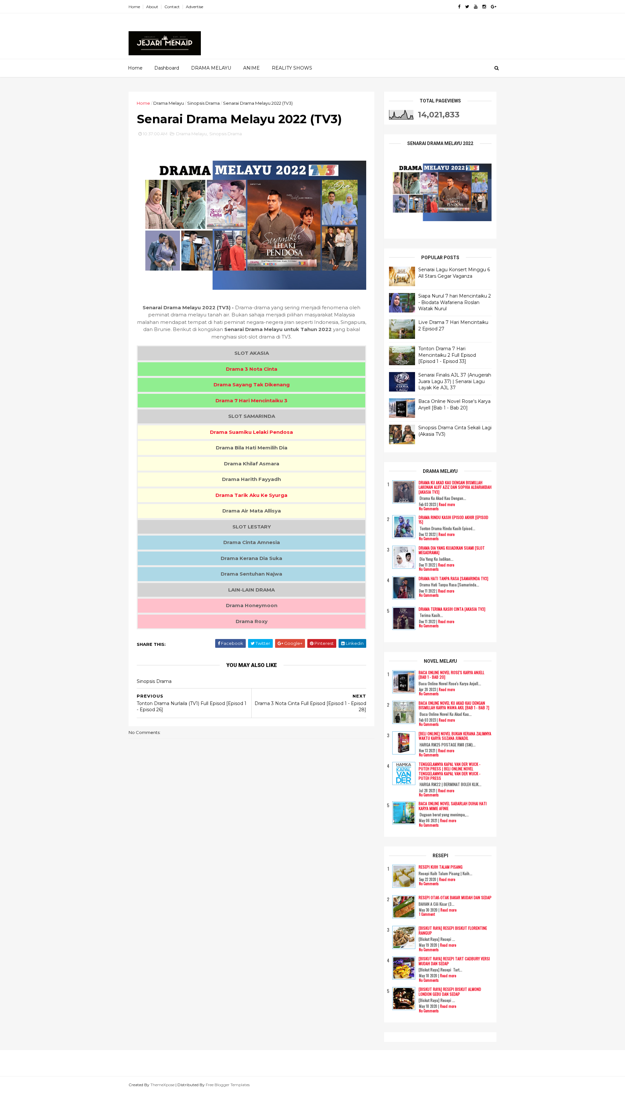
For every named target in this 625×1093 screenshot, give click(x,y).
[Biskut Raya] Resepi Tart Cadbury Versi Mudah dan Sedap (454, 961)
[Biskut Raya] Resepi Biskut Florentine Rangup (453, 930)
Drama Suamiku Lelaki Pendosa (251, 432)
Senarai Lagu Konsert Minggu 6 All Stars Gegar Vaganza (454, 273)
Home (134, 6)
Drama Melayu (168, 103)
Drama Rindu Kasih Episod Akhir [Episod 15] (453, 519)
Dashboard (166, 68)
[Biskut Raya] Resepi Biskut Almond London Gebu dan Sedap (450, 991)
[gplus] (493, 6)
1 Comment (427, 914)
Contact (172, 6)
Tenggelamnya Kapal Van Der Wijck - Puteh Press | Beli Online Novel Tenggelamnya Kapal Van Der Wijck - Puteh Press (449, 771)
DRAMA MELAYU (211, 68)
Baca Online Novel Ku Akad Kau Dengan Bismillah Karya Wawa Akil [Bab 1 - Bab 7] (454, 705)
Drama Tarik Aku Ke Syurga (251, 495)
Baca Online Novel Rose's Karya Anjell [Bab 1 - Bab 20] (454, 404)
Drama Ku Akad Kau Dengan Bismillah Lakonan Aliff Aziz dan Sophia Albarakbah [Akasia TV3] (455, 487)
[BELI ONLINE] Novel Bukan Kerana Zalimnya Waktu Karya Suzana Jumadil (455, 736)
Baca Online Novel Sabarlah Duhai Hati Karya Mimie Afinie (453, 806)
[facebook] (459, 6)
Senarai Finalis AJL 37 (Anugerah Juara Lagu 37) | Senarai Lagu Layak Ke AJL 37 (454, 381)
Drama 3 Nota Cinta (251, 369)
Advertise (194, 6)
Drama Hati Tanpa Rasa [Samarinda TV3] (453, 578)
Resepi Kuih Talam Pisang (441, 867)
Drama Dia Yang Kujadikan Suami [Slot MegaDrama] (452, 550)
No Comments (429, 508)
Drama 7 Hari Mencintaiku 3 (251, 400)
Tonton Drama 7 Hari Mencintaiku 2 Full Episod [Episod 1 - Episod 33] (447, 355)
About (152, 6)
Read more (447, 504)
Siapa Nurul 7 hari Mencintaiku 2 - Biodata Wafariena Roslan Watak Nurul (454, 302)
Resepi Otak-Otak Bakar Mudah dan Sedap (455, 897)
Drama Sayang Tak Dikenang (252, 384)
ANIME (251, 68)
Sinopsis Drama (203, 103)
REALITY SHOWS (292, 68)
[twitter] (467, 6)
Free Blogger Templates (228, 1084)
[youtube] (476, 6)
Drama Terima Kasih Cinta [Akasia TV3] (452, 609)
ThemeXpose (162, 1084)
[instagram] (484, 6)
